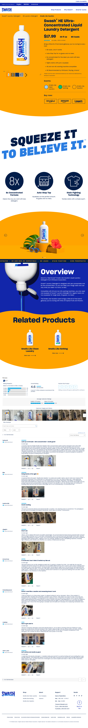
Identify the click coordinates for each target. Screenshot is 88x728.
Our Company (42, 696)
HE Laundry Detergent (30, 16)
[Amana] (34, 4)
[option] (9, 75)
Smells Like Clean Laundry (30, 696)
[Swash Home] (8, 10)
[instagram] (74, 695)
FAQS (85, 4)
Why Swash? (68, 10)
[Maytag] (26, 4)
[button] (21, 48)
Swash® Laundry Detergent (11, 16)
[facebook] (76, 695)
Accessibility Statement (76, 717)
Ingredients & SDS (61, 717)
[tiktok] (81, 695)
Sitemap (68, 717)
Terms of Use (17, 717)
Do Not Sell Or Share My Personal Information (30, 717)
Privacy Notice (10, 717)
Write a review (61, 40)
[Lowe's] (79, 101)
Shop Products (56, 10)
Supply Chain (53, 717)
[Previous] (5, 235)
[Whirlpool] (18, 4)
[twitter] (79, 695)
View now (27, 355)
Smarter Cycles (81, 10)
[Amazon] (65, 101)
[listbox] (15, 74)
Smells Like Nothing (28, 698)
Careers (41, 698)
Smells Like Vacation (28, 701)
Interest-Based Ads (45, 717)
